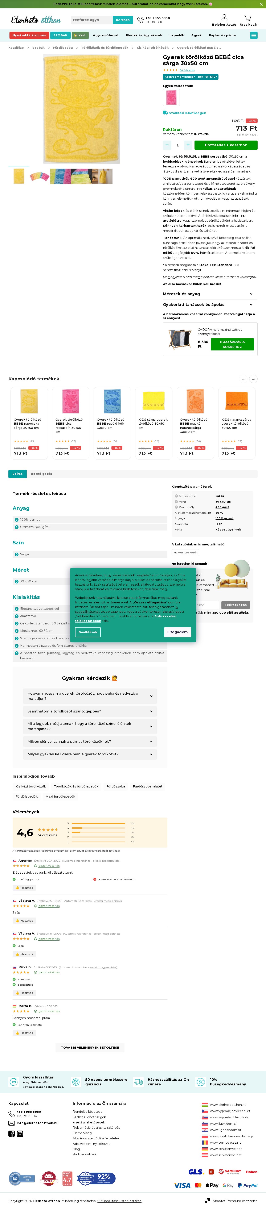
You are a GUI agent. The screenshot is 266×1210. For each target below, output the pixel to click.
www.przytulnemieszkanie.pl (232, 1136)
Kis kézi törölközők (31, 786)
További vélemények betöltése (90, 1047)
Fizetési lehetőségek (89, 1122)
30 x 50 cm (223, 501)
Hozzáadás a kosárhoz (226, 145)
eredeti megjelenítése (106, 860)
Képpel (221, 529)
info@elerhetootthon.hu (37, 1123)
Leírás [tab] (17, 474)
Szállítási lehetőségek (187, 113)
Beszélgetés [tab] (41, 474)
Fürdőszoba (115, 786)
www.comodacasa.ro (226, 1142)
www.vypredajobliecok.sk (229, 1117)
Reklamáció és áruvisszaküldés (96, 1128)
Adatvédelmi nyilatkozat (91, 1144)
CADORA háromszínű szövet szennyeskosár (220, 332)
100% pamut (224, 518)
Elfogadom (177, 632)
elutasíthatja (172, 611)
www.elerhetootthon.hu (228, 1105)
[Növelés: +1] (188, 145)
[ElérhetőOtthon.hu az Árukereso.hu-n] (22, 1178)
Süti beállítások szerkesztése (119, 1201)
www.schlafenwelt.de (226, 1149)
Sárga (220, 496)
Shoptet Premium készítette (235, 1201)
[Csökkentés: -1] (167, 145)
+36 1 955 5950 (29, 1112)
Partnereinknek (85, 1154)
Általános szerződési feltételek (96, 1138)
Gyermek (234, 529)
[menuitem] (29, 35)
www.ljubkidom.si (223, 1124)
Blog (76, 1149)
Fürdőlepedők (27, 796)
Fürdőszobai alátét (147, 786)
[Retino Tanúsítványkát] (96, 1178)
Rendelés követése (87, 1112)
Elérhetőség (82, 1133)
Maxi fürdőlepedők (60, 796)
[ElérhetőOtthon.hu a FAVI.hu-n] (49, 1178)
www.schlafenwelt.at (226, 1155)
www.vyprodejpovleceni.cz (230, 1111)
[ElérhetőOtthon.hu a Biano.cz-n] (67, 1178)
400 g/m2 (222, 507)
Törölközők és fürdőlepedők (76, 786)
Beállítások (88, 632)
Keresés (123, 20)
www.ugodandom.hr (225, 1130)
